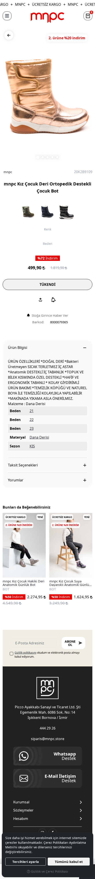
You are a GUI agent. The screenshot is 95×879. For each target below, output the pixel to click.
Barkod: (38, 322)
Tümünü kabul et (69, 861)
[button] (7, 15)
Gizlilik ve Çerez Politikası (49, 871)
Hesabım (20, 819)
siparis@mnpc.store (47, 738)
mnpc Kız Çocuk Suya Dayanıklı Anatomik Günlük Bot (70, 582)
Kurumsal (21, 802)
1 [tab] (37, 157)
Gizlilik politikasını (25, 653)
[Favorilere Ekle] (37, 569)
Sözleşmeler (23, 810)
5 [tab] (57, 157)
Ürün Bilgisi (17, 347)
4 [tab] (52, 157)
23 (32, 428)
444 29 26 (47, 728)
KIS (32, 446)
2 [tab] (42, 157)
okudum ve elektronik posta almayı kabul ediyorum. (47, 654)
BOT (6, 589)
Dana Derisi (39, 437)
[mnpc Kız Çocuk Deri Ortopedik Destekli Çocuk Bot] (47, 96)
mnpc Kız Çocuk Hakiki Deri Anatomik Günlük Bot (23, 582)
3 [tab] (47, 157)
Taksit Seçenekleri (23, 465)
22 (32, 419)
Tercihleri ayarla (25, 861)
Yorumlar (15, 480)
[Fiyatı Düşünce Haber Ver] (53, 299)
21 (32, 410)
